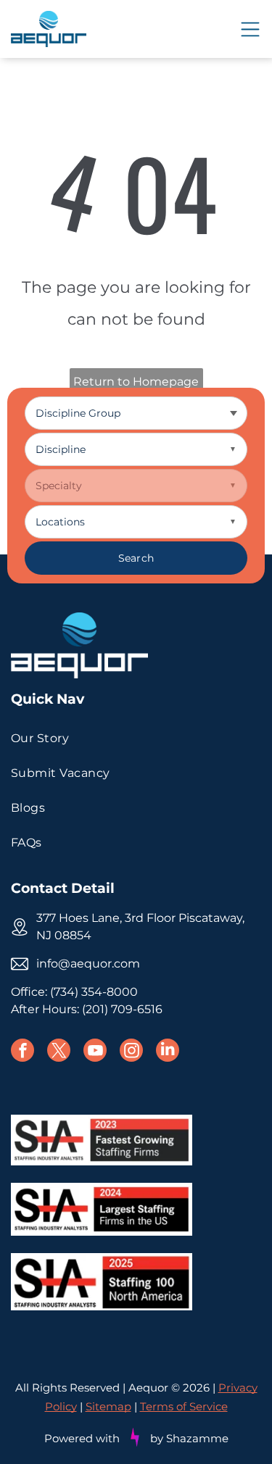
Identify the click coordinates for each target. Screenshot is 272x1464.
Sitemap (108, 1406)
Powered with (82, 1438)
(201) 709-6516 (122, 1009)
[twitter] (58, 1052)
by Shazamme (189, 1438)
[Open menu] (250, 29)
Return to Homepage (136, 381)
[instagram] (131, 1052)
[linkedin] (167, 1052)
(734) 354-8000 (94, 992)
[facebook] (22, 1052)
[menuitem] (136, 738)
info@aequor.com (88, 963)
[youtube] (95, 1052)
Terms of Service (184, 1406)
